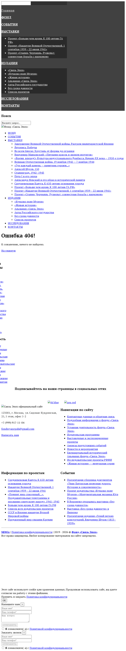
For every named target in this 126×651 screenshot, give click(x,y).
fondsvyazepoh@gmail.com (17, 429)
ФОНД (6, 17)
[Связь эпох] (14, 126)
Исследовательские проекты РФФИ (89, 460)
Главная (7, 10)
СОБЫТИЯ (9, 24)
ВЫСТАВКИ (10, 31)
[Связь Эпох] (22, 406)
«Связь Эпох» (16, 70)
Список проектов (19, 92)
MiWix (5, 532)
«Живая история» (19, 77)
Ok (4, 600)
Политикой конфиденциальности (51, 629)
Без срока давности (20, 88)
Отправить (9, 625)
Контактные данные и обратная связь (91, 416)
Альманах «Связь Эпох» (22, 81)
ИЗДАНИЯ (9, 63)
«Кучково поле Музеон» (22, 73)
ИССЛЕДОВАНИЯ (14, 99)
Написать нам (10, 435)
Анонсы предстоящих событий (86, 445)
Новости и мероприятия (82, 449)
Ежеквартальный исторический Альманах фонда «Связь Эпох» (87, 454)
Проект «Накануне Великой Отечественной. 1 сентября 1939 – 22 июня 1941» (36, 47)
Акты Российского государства (27, 84)
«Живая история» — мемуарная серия (91, 463)
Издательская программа (83, 434)
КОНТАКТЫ (10, 105)
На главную (8, 250)
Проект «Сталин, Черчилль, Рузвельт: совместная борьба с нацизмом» (31, 54)
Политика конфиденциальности (31, 532)
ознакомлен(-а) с (38, 629)
